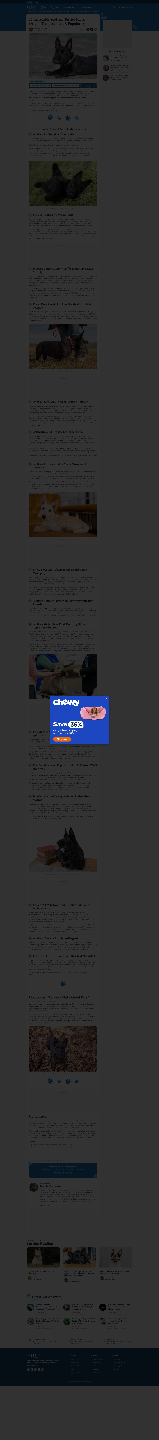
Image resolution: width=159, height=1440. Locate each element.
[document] (79, 720)
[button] (106, 698)
